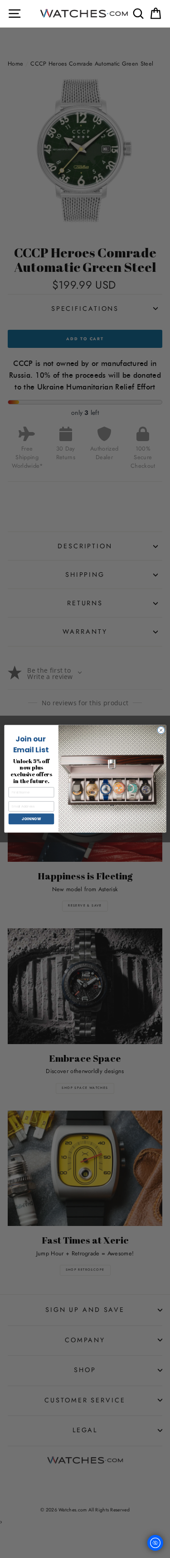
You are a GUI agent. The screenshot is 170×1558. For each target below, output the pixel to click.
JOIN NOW (30, 819)
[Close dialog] (161, 730)
